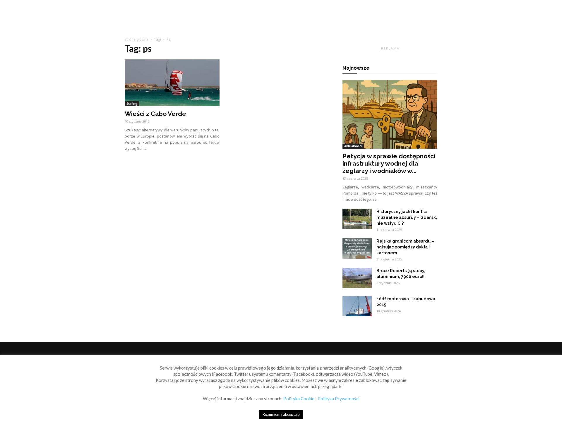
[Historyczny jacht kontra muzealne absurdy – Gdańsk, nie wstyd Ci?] (357, 219)
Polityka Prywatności (338, 398)
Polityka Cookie (298, 398)
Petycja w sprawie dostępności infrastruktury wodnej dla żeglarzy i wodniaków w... (388, 163)
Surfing (131, 104)
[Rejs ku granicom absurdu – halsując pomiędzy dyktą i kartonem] (357, 248)
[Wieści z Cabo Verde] (172, 82)
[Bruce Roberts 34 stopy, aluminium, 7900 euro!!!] (357, 278)
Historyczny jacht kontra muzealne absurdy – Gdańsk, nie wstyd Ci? (406, 217)
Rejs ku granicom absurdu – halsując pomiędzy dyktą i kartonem (405, 247)
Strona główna (136, 39)
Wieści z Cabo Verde (155, 113)
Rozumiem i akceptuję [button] (281, 414)
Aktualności (353, 146)
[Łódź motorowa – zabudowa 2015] (357, 306)
